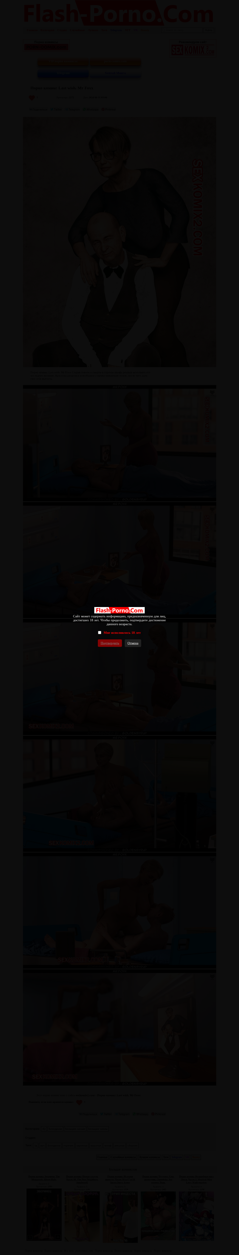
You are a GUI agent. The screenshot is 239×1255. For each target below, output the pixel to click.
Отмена (133, 643)
